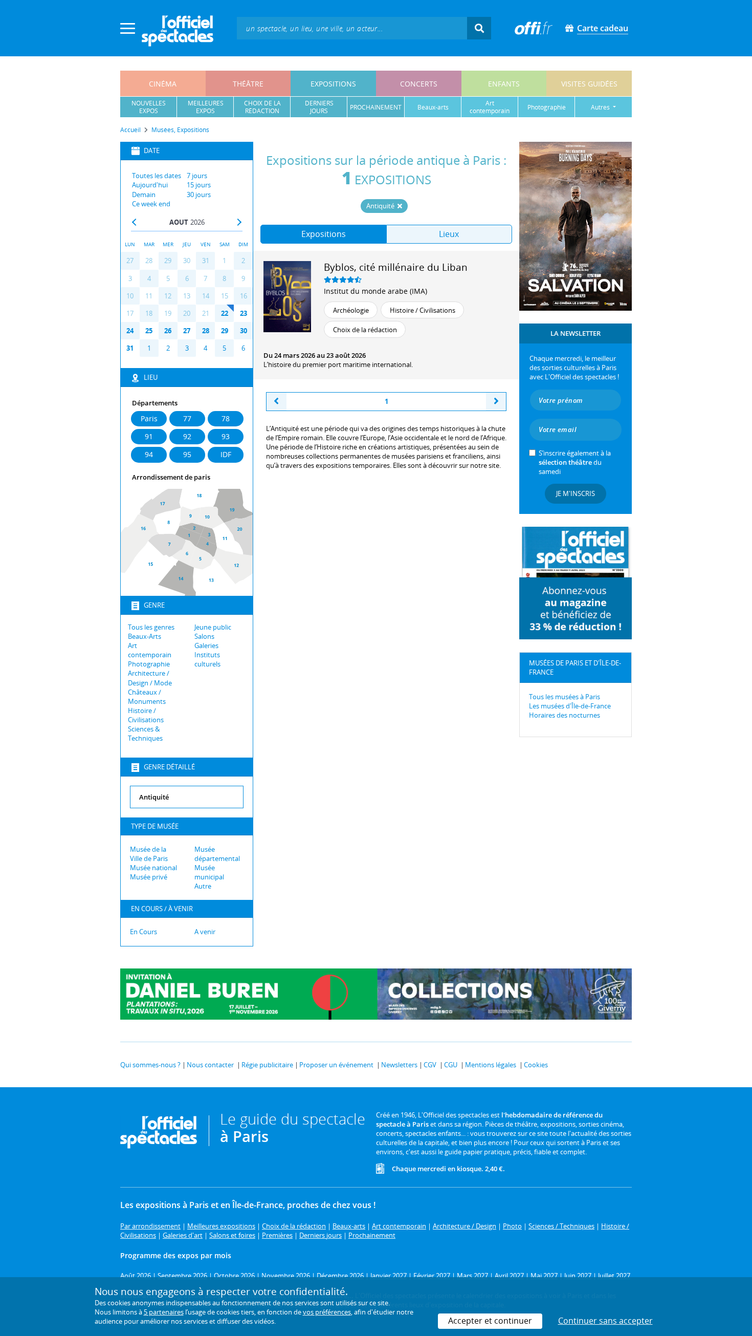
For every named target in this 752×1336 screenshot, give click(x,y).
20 (186, 313)
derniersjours (319, 107)
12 (167, 295)
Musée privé (148, 876)
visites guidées (589, 84)
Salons (204, 636)
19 (167, 313)
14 (205, 295)
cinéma (162, 84)
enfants (504, 84)
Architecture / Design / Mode (150, 678)
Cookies (536, 1064)
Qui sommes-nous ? (150, 1064)
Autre (202, 886)
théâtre (248, 84)
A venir (204, 931)
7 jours (197, 175)
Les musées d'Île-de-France (570, 705)
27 (130, 260)
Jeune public (212, 627)
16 (243, 295)
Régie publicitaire (267, 1064)
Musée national (153, 867)
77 (187, 418)
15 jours (199, 184)
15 (224, 295)
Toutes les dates (156, 175)
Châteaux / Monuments (147, 696)
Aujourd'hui (150, 184)
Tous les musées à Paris (564, 696)
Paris (149, 418)
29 (167, 260)
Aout (178, 222)
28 (148, 260)
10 (130, 295)
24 (130, 330)
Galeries (206, 645)
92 (187, 436)
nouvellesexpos (148, 107)
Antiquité (381, 205)
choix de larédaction (262, 107)
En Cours (143, 931)
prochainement (376, 107)
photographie (546, 107)
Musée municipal (209, 872)
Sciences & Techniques (145, 733)
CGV (430, 1064)
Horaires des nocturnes (564, 715)
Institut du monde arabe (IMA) (375, 291)
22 (224, 313)
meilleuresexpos (206, 107)
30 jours (199, 194)
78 (226, 418)
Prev (134, 222)
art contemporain (490, 107)
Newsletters (399, 1064)
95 (187, 454)
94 (149, 454)
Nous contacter (210, 1064)
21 (205, 313)
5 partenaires (164, 1312)
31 (205, 260)
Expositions (323, 234)
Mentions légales (490, 1064)
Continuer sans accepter (605, 1320)
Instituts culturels (207, 659)
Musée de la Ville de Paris (149, 854)
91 (149, 436)
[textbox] (352, 28)
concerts (418, 84)
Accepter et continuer (490, 1320)
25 (148, 330)
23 (243, 313)
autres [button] (601, 107)
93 (226, 436)
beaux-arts (433, 107)
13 (186, 295)
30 (186, 260)
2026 (197, 222)
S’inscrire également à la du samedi (575, 462)
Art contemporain (149, 650)
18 (148, 313)
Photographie (149, 664)
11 (148, 295)
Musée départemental (217, 854)
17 (130, 313)
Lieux (449, 234)
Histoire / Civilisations (146, 715)
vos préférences (327, 1312)
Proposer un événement (336, 1064)
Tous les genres (151, 627)
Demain (144, 194)
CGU (450, 1064)
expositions (333, 84)
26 (167, 330)
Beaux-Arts (144, 636)
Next (238, 222)
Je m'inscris (575, 493)
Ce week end (151, 203)
